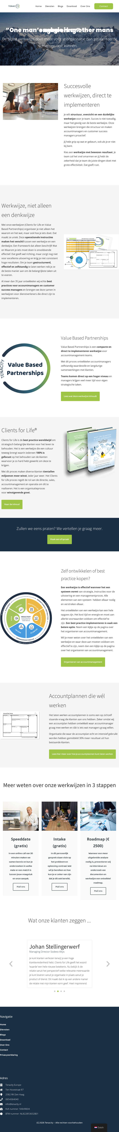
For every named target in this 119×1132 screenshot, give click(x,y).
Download (72, 6)
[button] (11, 964)
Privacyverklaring (9, 1055)
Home (39, 6)
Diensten (49, 6)
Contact (4, 1050)
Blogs (60, 6)
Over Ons (85, 6)
